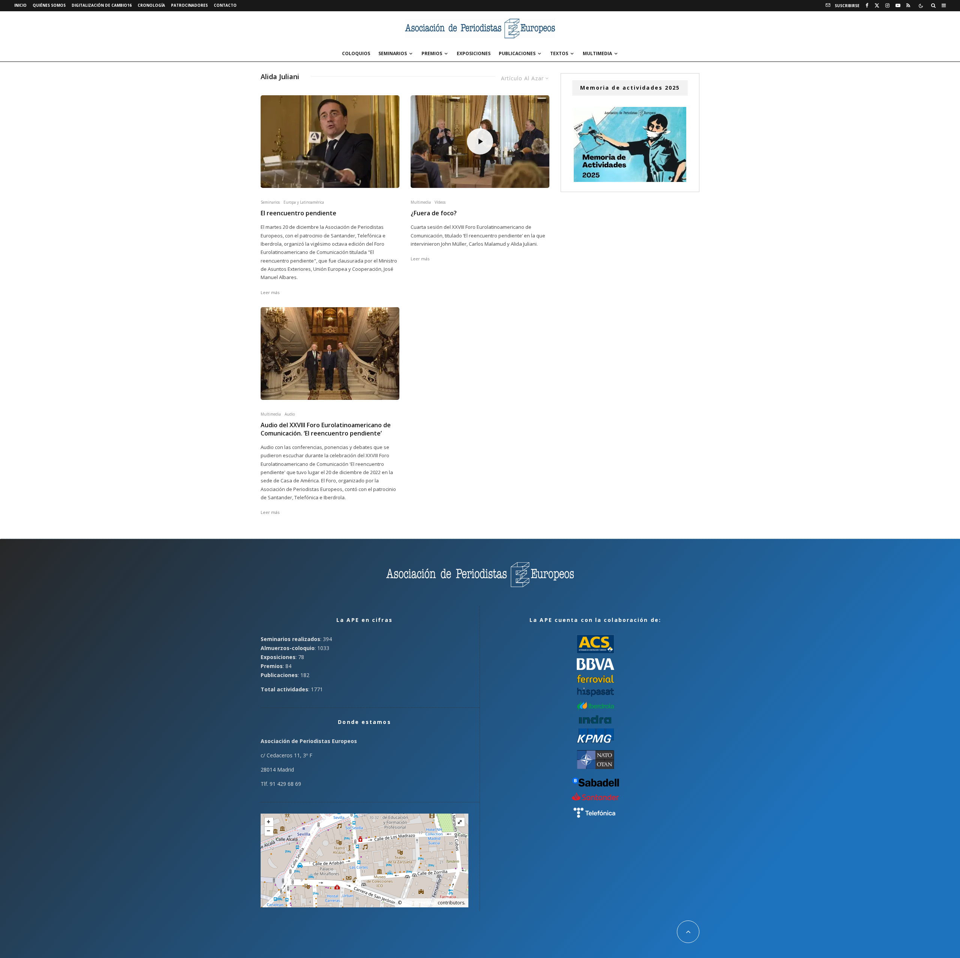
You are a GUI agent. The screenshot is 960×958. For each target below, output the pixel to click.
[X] (877, 5)
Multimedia (597, 53)
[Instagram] (887, 5)
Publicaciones (517, 53)
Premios (432, 53)
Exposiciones (473, 53)
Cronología (151, 5)
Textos (559, 53)
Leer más (270, 292)
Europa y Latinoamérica (304, 202)
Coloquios (356, 53)
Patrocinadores (189, 5)
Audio (290, 414)
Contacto (225, 5)
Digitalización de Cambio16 (102, 5)
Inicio (20, 5)
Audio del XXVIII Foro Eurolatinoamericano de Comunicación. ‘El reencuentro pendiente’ (326, 429)
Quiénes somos (49, 5)
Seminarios (392, 53)
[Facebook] (867, 5)
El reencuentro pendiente (298, 213)
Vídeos (440, 202)
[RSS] (908, 5)
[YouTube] (897, 5)
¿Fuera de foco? (434, 213)
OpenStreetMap (419, 902)
